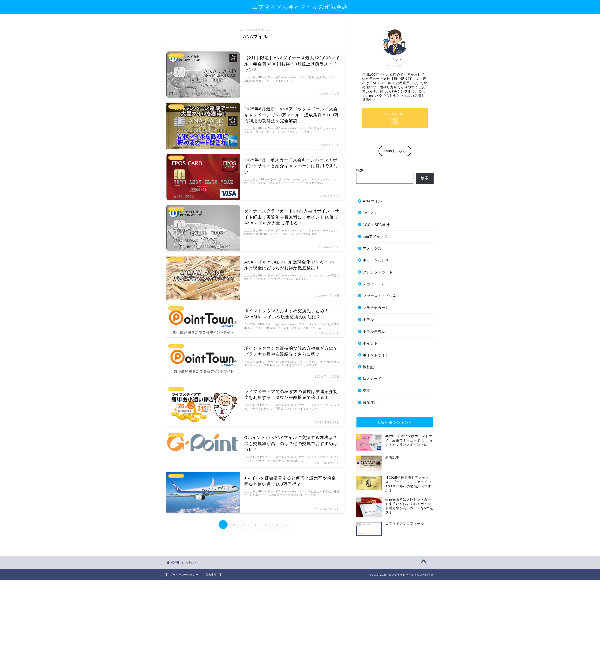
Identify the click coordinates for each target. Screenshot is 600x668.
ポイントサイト (376, 355)
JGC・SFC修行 (376, 225)
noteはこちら (395, 151)
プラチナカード (376, 308)
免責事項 (211, 574)
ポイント (370, 343)
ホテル (368, 319)
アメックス (372, 248)
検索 (360, 170)
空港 (366, 391)
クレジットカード (378, 272)
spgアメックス (375, 236)
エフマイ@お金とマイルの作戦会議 (300, 7)
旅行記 (368, 367)
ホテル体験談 (374, 331)
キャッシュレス (376, 260)
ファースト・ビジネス (381, 296)
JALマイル (372, 213)
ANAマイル (372, 201)
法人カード (372, 379)
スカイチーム (374, 284)
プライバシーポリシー (184, 574)
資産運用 (370, 403)
